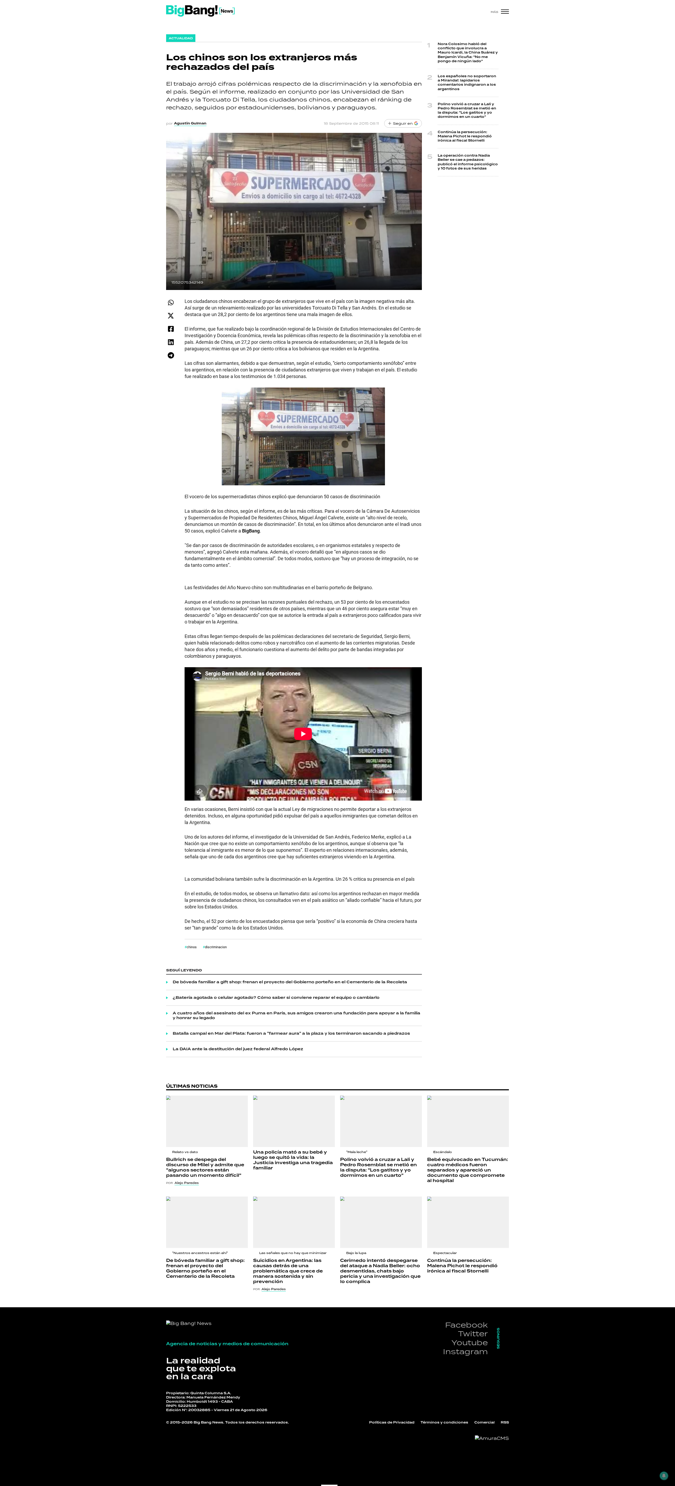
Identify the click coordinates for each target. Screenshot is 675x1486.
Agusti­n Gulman (190, 123)
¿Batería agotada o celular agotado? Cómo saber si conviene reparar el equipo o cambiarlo (276, 998)
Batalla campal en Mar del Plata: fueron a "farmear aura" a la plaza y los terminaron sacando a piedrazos (291, 1034)
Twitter (473, 1333)
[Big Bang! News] (200, 11)
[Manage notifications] (664, 1476)
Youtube (469, 1342)
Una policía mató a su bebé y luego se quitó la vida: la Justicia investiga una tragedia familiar (293, 1160)
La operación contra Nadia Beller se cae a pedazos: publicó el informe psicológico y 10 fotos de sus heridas (468, 162)
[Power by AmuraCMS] (492, 1438)
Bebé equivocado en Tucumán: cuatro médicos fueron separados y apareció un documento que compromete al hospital (467, 1170)
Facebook (466, 1325)
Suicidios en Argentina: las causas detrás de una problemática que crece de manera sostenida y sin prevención (288, 1271)
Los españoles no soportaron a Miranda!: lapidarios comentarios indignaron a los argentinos (467, 83)
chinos (192, 947)
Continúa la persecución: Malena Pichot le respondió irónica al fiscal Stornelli (465, 136)
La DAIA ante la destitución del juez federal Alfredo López (238, 1049)
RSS (505, 1422)
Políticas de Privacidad (391, 1422)
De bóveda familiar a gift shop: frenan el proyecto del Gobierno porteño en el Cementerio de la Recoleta (290, 982)
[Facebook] (170, 328)
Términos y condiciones (444, 1422)
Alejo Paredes (187, 1183)
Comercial (484, 1422)
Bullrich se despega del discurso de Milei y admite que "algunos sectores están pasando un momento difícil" (205, 1167)
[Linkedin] (170, 342)
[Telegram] (170, 355)
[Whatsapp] (170, 302)
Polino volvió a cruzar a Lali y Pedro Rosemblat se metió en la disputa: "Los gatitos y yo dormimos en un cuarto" (467, 111)
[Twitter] (170, 315)
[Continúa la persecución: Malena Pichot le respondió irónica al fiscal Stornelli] (468, 1222)
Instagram (465, 1351)
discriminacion (216, 947)
